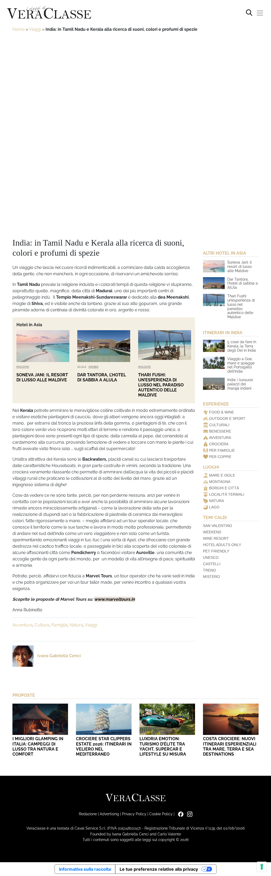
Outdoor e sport (227, 418)
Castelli (211, 564)
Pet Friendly (216, 551)
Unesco (211, 557)
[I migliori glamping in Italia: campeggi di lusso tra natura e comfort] (40, 719)
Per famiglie (222, 450)
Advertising (109, 814)
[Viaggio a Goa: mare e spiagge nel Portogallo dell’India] (214, 363)
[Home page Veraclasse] (49, 12)
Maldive (22, 367)
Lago (214, 507)
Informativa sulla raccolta (85, 869)
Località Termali (226, 494)
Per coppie (220, 457)
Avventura (22, 624)
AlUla (81, 367)
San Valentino (217, 526)
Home (18, 29)
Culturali (219, 425)
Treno (209, 570)
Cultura (42, 624)
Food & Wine (221, 412)
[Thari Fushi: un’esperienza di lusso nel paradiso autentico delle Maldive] (164, 346)
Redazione (88, 814)
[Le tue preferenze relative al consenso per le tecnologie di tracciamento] (262, 867)
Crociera (218, 444)
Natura (76, 624)
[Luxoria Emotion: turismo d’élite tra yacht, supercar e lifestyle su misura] (167, 719)
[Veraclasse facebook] (179, 814)
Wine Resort (216, 538)
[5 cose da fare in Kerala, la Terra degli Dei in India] (214, 346)
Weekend (212, 532)
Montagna (219, 482)
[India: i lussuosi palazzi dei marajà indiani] (214, 384)
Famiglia (59, 624)
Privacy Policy (134, 814)
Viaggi (35, 29)
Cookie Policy (161, 814)
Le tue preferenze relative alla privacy (159, 869)
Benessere (220, 431)
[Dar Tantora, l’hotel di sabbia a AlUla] (103, 346)
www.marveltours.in (114, 599)
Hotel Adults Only (222, 545)
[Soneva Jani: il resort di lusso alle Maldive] (42, 346)
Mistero (211, 576)
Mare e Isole (222, 475)
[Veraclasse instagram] (188, 814)
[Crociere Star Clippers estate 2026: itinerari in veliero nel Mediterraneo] (104, 719)
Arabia (93, 367)
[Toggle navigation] (260, 13)
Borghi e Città (224, 488)
